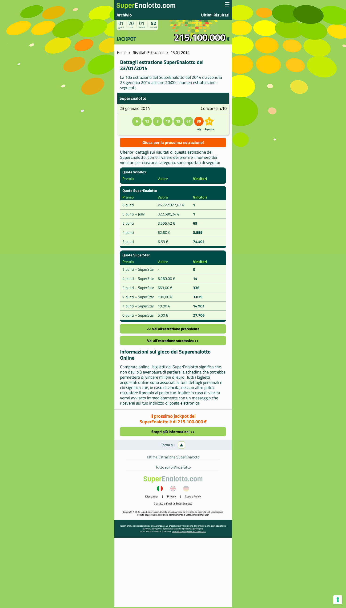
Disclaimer (151, 496)
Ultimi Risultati (215, 15)
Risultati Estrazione (148, 52)
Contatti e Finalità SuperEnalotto (173, 503)
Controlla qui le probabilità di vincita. (189, 531)
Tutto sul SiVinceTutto (173, 467)
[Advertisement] (173, 574)
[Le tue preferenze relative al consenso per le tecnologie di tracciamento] (337, 599)
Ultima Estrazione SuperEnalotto (173, 457)
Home (121, 52)
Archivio (124, 15)
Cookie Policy (193, 496)
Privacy (171, 496)
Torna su (168, 445)
